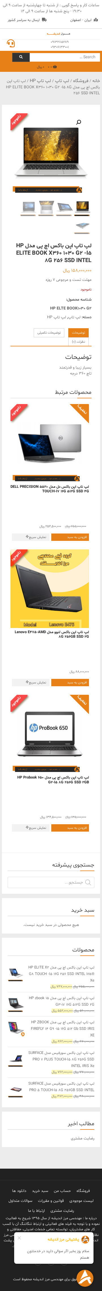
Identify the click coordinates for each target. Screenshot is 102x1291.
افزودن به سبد (77, 537)
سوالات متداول (20, 1201)
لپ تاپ (62, 81)
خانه (96, 81)
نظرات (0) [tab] (78, 342)
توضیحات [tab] (78, 332)
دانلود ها (19, 1191)
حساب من (62, 1191)
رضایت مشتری (62, 1210)
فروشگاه (80, 81)
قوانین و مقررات (51, 1201)
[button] (78, 122)
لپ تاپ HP (40, 81)
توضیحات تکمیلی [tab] (49, 332)
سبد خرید (40, 1191)
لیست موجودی (81, 1201)
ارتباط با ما (36, 1210)
